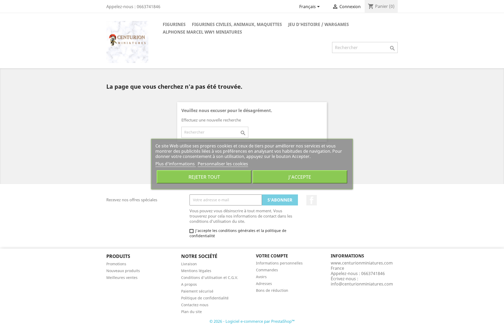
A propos (189, 284)
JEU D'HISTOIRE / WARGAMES (318, 24)
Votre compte (272, 256)
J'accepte (299, 176)
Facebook (311, 200)
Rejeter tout (204, 176)
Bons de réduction (272, 290)
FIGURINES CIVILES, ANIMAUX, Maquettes (237, 24)
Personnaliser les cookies (223, 164)
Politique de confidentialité (205, 297)
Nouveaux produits (123, 270)
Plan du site (191, 311)
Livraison (189, 263)
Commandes (267, 269)
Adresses (264, 283)
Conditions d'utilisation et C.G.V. (209, 277)
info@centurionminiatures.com (362, 284)
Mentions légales (196, 270)
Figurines (174, 24)
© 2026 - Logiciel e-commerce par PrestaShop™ (252, 321)
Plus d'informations (175, 164)
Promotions (116, 263)
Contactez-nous (194, 304)
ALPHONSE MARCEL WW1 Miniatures (202, 32)
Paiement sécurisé (197, 291)
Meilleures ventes (122, 277)
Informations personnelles (279, 263)
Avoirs (261, 276)
